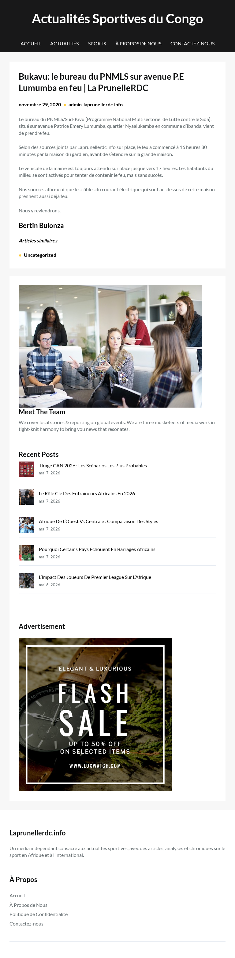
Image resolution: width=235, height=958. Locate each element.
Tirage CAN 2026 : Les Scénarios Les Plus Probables (93, 465)
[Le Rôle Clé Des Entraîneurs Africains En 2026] (26, 498)
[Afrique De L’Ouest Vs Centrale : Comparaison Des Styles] (26, 526)
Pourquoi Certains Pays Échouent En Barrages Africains (97, 549)
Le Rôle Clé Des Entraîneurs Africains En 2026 (87, 493)
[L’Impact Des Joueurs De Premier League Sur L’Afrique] (26, 582)
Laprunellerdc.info (37, 833)
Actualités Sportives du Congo (117, 18)
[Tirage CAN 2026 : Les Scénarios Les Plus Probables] (26, 470)
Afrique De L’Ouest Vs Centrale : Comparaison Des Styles (98, 521)
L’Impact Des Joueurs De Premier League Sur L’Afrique (95, 577)
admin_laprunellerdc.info (96, 104)
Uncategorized (40, 255)
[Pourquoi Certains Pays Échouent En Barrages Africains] (26, 554)
